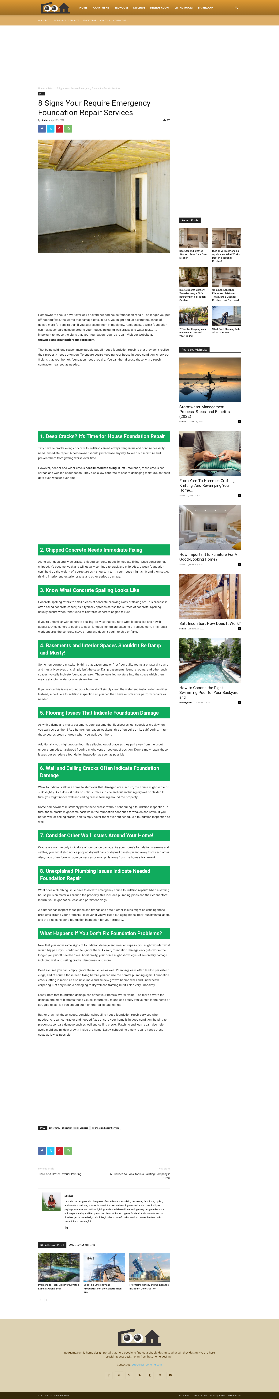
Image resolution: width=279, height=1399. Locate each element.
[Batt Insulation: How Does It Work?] (210, 596)
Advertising (89, 20)
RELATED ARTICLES (52, 1245)
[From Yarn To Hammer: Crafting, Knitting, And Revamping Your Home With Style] (210, 453)
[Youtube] (170, 1375)
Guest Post (44, 20)
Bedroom (121, 7)
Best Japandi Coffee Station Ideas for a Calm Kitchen (193, 254)
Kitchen (139, 7)
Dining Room (159, 7)
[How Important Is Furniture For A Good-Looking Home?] (210, 527)
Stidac (45, 120)
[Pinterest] (59, 129)
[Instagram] (119, 1375)
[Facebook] (42, 129)
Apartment (101, 7)
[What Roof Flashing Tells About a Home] (226, 316)
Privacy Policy (217, 1395)
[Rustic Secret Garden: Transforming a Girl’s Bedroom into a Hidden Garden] (193, 277)
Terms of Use (199, 1395)
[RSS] (139, 1375)
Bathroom (205, 7)
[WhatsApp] (68, 129)
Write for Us (234, 1395)
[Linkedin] (68, 1227)
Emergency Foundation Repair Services (68, 1127)
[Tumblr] (150, 1375)
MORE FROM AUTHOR (82, 1245)
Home (83, 7)
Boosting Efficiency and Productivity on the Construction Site (102, 1288)
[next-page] (46, 1300)
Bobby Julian (185, 702)
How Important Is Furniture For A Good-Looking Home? (208, 557)
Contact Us (119, 20)
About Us (104, 20)
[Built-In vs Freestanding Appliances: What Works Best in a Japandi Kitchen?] (226, 238)
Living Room (183, 7)
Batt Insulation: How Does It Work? (210, 623)
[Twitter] (50, 129)
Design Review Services (66, 20)
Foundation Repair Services (105, 1127)
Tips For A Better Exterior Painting (59, 1174)
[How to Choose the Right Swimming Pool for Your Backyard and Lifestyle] (210, 660)
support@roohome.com (147, 1364)
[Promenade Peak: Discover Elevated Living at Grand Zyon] (59, 1267)
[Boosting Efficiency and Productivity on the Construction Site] (104, 1267)
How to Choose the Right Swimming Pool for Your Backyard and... (209, 693)
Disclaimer (183, 1395)
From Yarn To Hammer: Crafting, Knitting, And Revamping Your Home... (207, 485)
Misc (50, 88)
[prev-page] (40, 1300)
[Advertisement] (139, 54)
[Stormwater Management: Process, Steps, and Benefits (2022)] (210, 379)
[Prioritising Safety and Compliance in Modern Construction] (149, 1267)
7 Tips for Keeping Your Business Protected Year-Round (192, 332)
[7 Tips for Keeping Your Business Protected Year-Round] (193, 316)
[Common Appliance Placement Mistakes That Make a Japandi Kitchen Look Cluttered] (226, 277)
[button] (236, 8)
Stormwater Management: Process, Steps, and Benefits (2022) (204, 412)
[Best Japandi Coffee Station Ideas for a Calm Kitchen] (193, 238)
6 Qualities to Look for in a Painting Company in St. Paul (140, 1176)
